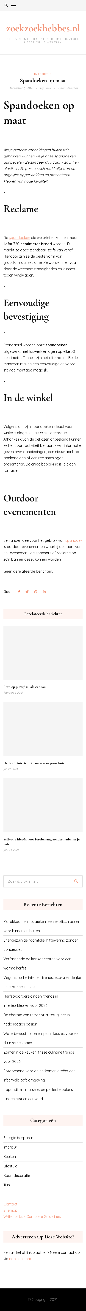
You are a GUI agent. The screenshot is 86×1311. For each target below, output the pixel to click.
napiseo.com (20, 1258)
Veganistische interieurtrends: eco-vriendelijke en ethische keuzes (42, 982)
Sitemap (10, 1210)
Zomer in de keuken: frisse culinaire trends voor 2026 (38, 1057)
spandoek (73, 540)
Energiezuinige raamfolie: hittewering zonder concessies (40, 945)
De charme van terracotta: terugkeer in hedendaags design (36, 1019)
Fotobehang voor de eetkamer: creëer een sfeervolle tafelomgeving (39, 1075)
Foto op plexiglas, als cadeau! (25, 686)
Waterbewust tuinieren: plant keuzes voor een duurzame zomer (41, 1038)
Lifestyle (10, 1166)
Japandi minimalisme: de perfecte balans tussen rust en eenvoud (38, 1094)
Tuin (6, 1185)
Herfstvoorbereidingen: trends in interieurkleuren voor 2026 (30, 1001)
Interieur (43, 74)
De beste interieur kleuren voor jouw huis (33, 763)
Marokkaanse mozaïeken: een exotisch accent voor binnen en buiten (42, 926)
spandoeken (19, 237)
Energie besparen (18, 1137)
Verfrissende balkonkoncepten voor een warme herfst (37, 963)
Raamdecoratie (16, 1175)
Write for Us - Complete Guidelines (32, 1216)
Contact (10, 1204)
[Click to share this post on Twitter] (27, 592)
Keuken (9, 1156)
